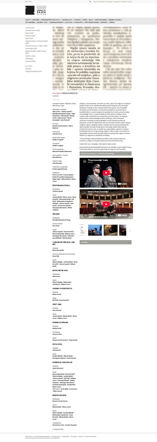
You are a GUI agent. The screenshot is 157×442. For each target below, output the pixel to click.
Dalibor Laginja (58, 145)
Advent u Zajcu (30, 56)
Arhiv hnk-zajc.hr (56, 436)
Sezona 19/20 (29, 28)
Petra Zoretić (57, 175)
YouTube (124, 1)
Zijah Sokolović (58, 368)
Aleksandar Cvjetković (60, 415)
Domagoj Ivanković (59, 358)
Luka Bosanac (57, 134)
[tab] (106, 153)
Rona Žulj (56, 256)
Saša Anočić (65, 116)
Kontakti (104, 22)
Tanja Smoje (73, 340)
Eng (30, 1)
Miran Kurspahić (58, 250)
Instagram (117, 1)
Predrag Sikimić (63, 380)
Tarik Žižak (64, 389)
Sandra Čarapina (71, 425)
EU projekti (74, 436)
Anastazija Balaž (65, 199)
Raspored (35, 20)
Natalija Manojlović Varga (61, 114)
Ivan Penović (65, 120)
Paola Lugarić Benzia (60, 169)
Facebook (109, 1)
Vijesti (27, 20)
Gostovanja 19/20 (31, 48)
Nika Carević (57, 391)
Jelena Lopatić (66, 111)
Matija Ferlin (57, 328)
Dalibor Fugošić (58, 140)
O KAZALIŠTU (78, 22)
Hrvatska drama (101, 20)
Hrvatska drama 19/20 (32, 30)
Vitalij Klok (71, 385)
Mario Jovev (67, 197)
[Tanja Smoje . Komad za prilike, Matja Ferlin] (111, 230)
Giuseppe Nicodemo (60, 208)
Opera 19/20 (29, 33)
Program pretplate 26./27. (50, 20)
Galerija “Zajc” (42, 22)
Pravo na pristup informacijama (41, 436)
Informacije (28, 436)
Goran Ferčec (57, 334)
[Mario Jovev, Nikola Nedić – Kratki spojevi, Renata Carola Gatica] (126, 230)
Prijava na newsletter (99, 1)
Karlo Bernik (71, 358)
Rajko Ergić (56, 179)
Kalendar (28, 69)
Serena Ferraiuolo (64, 205)
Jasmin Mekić (57, 197)
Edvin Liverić (62, 118)
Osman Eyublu (68, 175)
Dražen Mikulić (58, 356)
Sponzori (81, 436)
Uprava (112, 22)
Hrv (26, 1)
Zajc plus (68, 22)
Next (129, 230)
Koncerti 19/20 (30, 36)
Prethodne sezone (92, 22)
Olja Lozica (56, 111)
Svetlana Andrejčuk (59, 385)
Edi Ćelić (71, 236)
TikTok (130, 1)
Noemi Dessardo (58, 425)
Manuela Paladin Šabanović (62, 151)
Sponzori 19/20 (30, 61)
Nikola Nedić (66, 179)
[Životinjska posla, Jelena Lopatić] (95, 230)
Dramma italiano (115, 20)
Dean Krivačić (68, 232)
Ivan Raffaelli (57, 238)
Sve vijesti (28, 66)
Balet (91, 20)
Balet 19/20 (29, 38)
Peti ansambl (30, 22)
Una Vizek (56, 226)
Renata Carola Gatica (60, 126)
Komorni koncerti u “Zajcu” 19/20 (36, 46)
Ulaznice (77, 20)
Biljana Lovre (69, 234)
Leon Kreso (73, 389)
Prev (86, 230)
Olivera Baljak (57, 262)
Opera (85, 20)
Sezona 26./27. (67, 20)
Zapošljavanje (65, 436)
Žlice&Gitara (57, 157)
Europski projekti (56, 22)
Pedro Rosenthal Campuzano (63, 177)
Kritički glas (29, 59)
